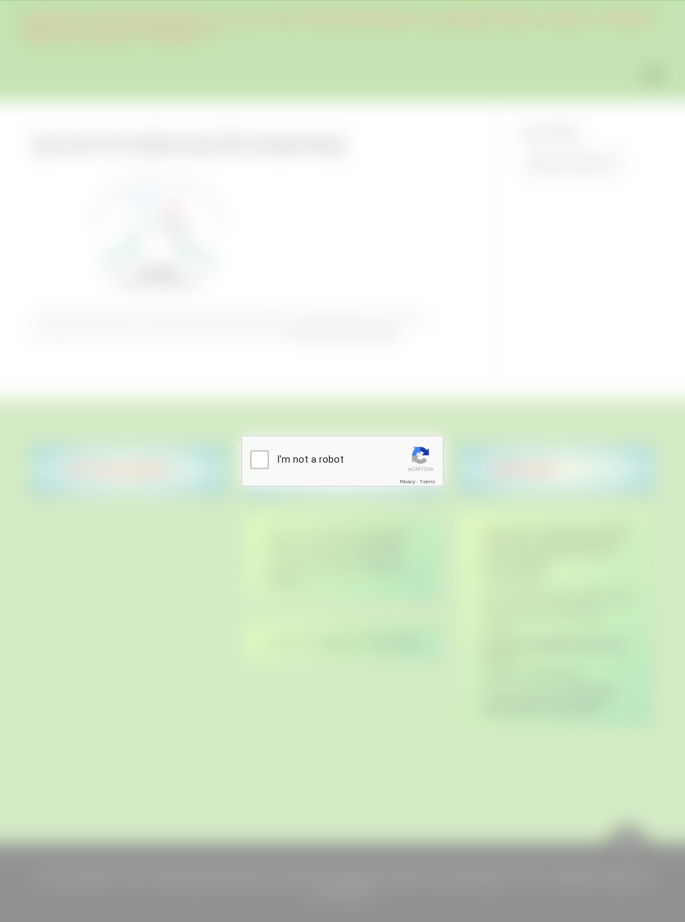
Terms (427, 481)
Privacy (407, 481)
